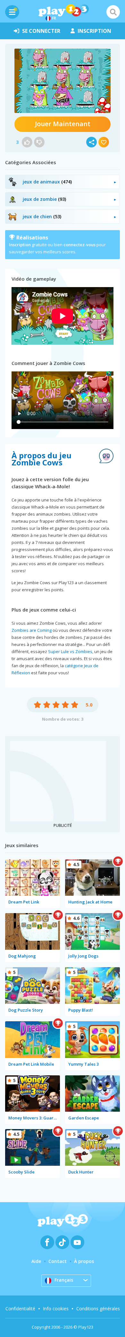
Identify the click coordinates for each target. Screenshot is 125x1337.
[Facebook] (47, 1242)
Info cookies (56, 1308)
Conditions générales (98, 1308)
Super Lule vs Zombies (70, 651)
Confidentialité (20, 1308)
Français (63, 1280)
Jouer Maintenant (62, 123)
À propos (84, 1261)
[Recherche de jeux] (113, 12)
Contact (57, 1261)
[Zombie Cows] (62, 81)
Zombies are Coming (32, 630)
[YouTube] (77, 1242)
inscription (94, 30)
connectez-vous (79, 245)
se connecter (41, 30)
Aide (36, 1261)
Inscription (20, 245)
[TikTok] (62, 1242)
